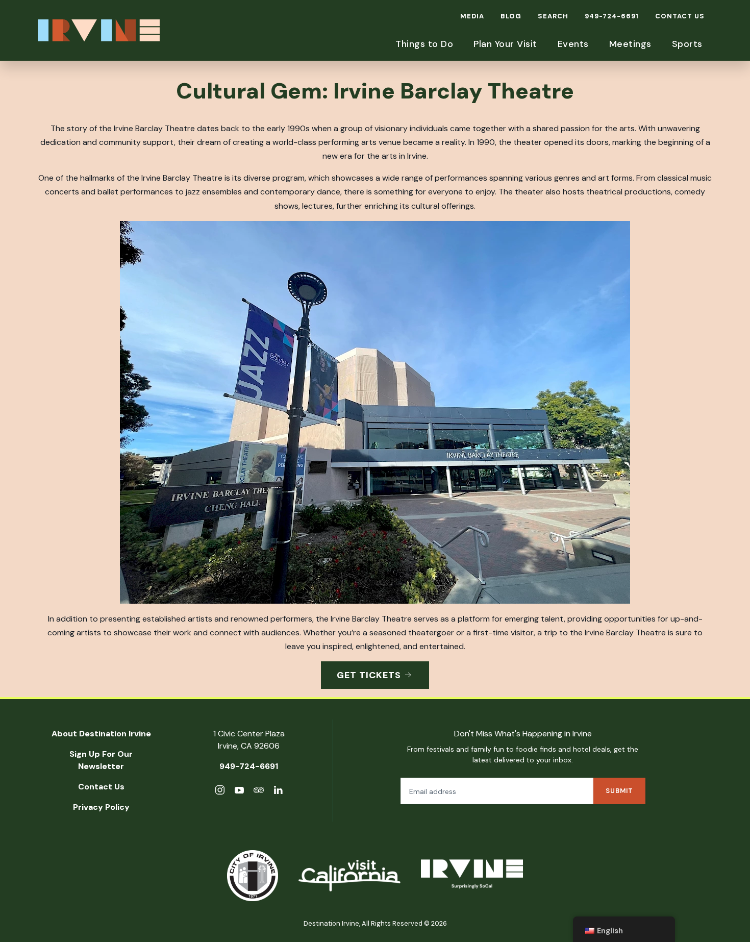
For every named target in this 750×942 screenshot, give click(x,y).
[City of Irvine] (252, 875)
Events (573, 44)
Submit (619, 790)
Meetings (630, 44)
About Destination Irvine (101, 733)
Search (553, 16)
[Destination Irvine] (472, 876)
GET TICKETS (369, 675)
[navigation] (624, 929)
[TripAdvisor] (258, 792)
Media (472, 16)
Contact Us (680, 16)
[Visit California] (349, 875)
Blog (511, 16)
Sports (687, 44)
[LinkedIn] (278, 792)
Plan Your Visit (505, 44)
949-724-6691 (612, 16)
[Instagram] (220, 792)
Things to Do (424, 44)
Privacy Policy (101, 807)
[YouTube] (239, 792)
